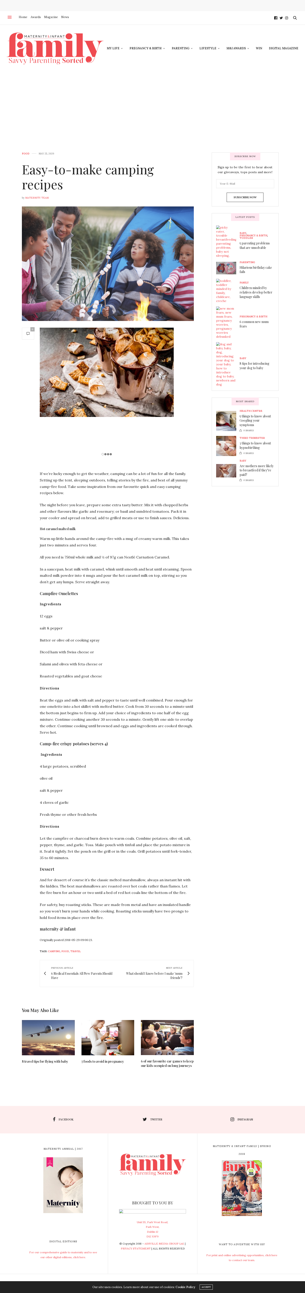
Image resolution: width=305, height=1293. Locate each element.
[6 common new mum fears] (228, 322)
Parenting (180, 48)
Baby (243, 233)
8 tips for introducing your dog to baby (254, 365)
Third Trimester (252, 438)
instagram (245, 1119)
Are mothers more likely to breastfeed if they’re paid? (257, 470)
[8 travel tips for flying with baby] (48, 1037)
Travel (75, 951)
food (65, 951)
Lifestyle (207, 48)
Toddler (246, 238)
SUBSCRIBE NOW (245, 197)
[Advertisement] (152, 105)
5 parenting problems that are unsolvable (255, 245)
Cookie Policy (185, 1287)
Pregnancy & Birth (146, 48)
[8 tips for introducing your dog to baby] (228, 364)
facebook (66, 1119)
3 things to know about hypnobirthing (255, 445)
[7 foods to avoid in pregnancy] (107, 1037)
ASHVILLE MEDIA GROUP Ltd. (164, 1243)
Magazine (51, 17)
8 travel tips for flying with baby (45, 1061)
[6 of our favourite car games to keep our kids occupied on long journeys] (167, 1037)
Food (25, 153)
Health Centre (251, 411)
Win (259, 48)
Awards (36, 17)
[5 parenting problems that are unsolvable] (228, 241)
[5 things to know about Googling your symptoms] (228, 421)
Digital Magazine (283, 48)
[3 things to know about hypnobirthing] (228, 446)
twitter (156, 1119)
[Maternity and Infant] (55, 48)
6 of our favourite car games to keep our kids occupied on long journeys (167, 1063)
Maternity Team (37, 197)
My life (113, 48)
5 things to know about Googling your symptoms (255, 420)
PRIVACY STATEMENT (136, 1248)
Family (244, 282)
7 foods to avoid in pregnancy (102, 1061)
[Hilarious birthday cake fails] (228, 268)
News (65, 17)
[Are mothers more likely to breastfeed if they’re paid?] (228, 470)
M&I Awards (236, 48)
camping (54, 951)
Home (23, 17)
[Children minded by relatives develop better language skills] (228, 291)
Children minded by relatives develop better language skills (256, 292)
